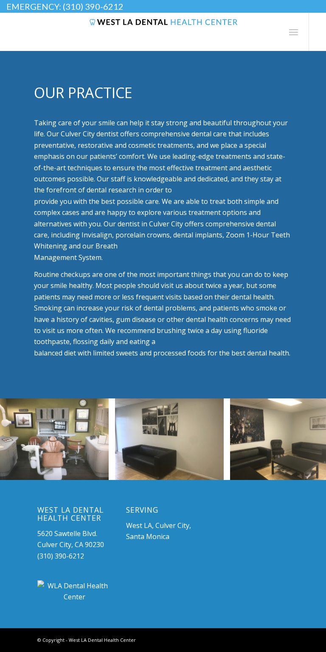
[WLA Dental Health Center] (74, 591)
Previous (19, 439)
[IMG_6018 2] (214, 471)
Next (307, 439)
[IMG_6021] (99, 471)
